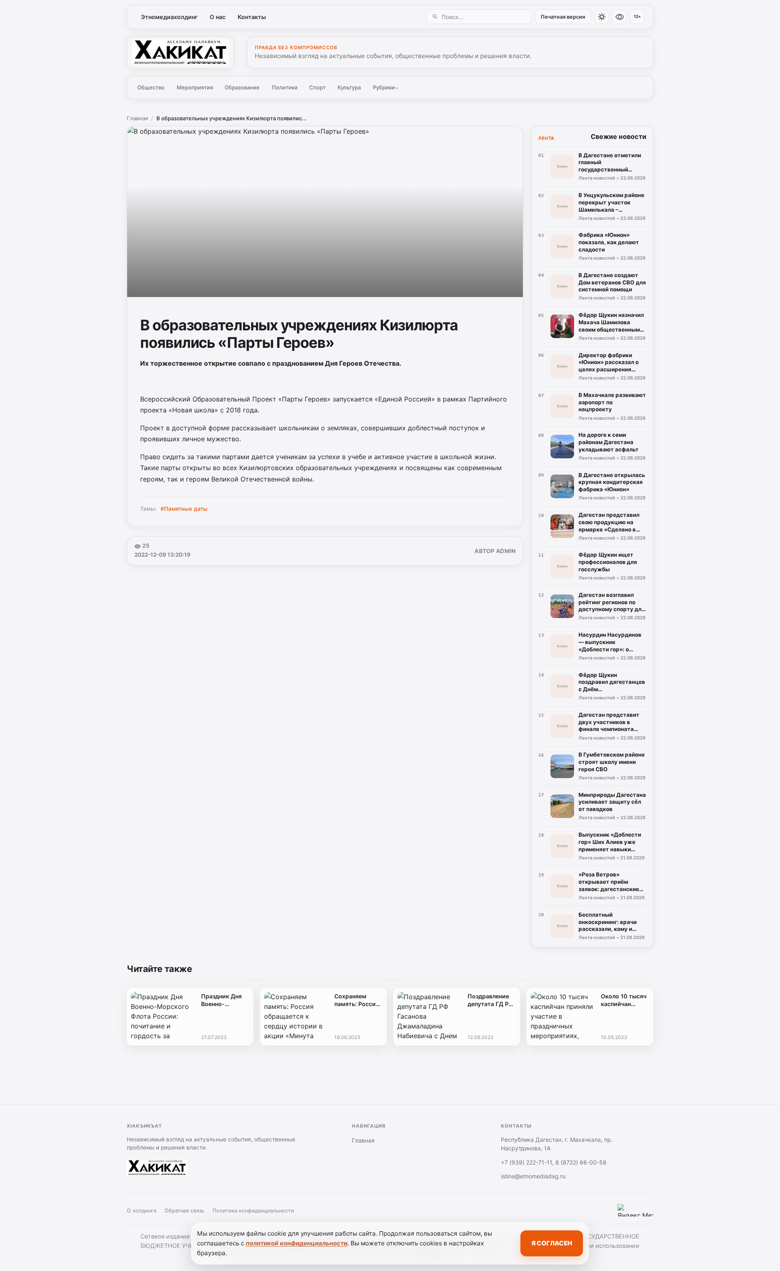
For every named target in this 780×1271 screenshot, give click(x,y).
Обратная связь (184, 1211)
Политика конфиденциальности (253, 1211)
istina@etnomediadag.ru (533, 1176)
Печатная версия (563, 17)
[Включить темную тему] (601, 16)
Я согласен (551, 1243)
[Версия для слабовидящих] (619, 16)
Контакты (252, 16)
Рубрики (385, 87)
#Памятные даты (184, 508)
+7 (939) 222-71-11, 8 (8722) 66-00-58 (554, 1162)
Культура (349, 87)
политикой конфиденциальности (296, 1243)
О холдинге (141, 1211)
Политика (284, 87)
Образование (242, 87)
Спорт (317, 87)
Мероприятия (195, 87)
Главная (137, 118)
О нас (217, 16)
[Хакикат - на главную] (180, 52)
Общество (151, 87)
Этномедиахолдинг (169, 16)
